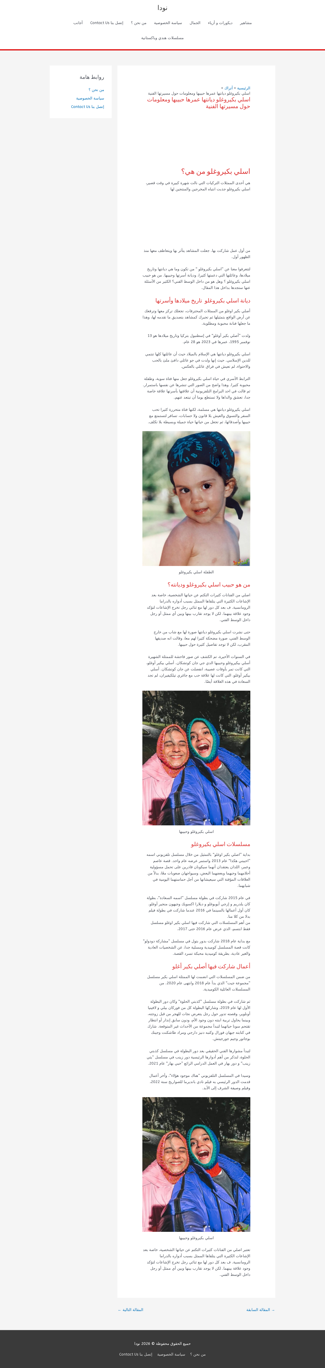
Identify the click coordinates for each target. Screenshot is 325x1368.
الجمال (195, 23)
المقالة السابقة (260, 1310)
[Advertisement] (196, 141)
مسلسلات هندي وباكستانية (162, 38)
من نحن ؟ (139, 23)
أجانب (78, 23)
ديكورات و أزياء (220, 23)
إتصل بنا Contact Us (106, 23)
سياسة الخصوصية (168, 23)
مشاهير (246, 23)
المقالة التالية (130, 1310)
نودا (162, 7)
